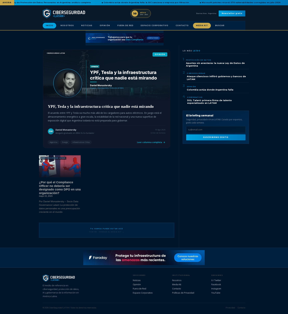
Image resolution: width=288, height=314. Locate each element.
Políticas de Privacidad (183, 292)
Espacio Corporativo (154, 25)
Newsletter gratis (232, 13)
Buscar (219, 25)
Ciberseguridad (196, 73)
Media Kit (202, 25)
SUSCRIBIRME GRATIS (215, 137)
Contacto (182, 25)
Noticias (86, 25)
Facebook (216, 284)
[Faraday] (144, 257)
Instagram (216, 288)
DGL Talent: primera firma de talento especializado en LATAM (209, 101)
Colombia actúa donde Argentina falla (210, 89)
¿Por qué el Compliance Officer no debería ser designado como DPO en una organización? (60, 188)
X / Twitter (216, 280)
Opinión (105, 25)
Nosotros (67, 25)
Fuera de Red (125, 25)
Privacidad (230, 308)
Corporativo (194, 97)
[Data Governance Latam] (125, 38)
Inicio (49, 25)
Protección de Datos (198, 60)
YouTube (215, 292)
